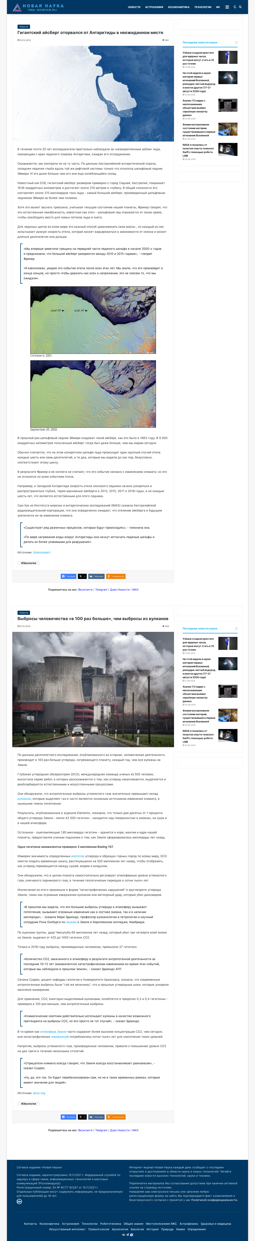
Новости (134, 7)
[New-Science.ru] (38, 7)
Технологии (202, 7)
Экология (29, 563)
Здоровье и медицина (216, 1223)
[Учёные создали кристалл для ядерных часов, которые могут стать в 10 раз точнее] (227, 57)
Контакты (30, 1223)
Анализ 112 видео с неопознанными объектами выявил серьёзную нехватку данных (195, 108)
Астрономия (154, 7)
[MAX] (132, 1235)
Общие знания (133, 1223)
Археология (120, 1229)
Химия (180, 1229)
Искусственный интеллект (67, 1229)
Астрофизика (189, 1223)
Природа (167, 1229)
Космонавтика (178, 7)
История (153, 1229)
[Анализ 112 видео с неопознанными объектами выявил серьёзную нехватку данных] (227, 105)
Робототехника (110, 1223)
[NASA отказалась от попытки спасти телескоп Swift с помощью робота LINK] (227, 149)
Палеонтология (98, 1229)
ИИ (218, 7)
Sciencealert (41, 552)
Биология (137, 1229)
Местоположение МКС (161, 1223)
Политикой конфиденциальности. (214, 1200)
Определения (197, 1229)
